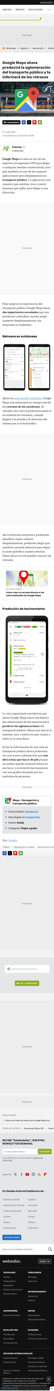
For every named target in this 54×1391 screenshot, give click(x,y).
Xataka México (10, 1357)
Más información (10, 1388)
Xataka (6, 1276)
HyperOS (24, 48)
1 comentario (12, 122)
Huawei (7, 1216)
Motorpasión (34, 1315)
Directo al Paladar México (11, 1371)
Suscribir (45, 1151)
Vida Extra (32, 1281)
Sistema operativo (12, 1210)
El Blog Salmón (35, 1334)
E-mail (40, 122)
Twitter (29, 122)
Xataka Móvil (9, 1281)
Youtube (27, 1174)
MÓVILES (20, 9)
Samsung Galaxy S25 (34, 1128)
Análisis (32, 1199)
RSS (39, 1174)
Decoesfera (8, 1338)
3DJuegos (32, 1276)
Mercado (32, 1210)
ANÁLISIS (7, 9)
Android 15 (33, 1227)
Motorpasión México (37, 1370)
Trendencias (9, 1334)
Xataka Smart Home (12, 1289)
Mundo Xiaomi (10, 1293)
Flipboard (34, 122)
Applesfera (8, 1285)
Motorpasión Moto (36, 1319)
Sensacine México (36, 1362)
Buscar (50, 1249)
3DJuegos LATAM (36, 1357)
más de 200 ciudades (28, 398)
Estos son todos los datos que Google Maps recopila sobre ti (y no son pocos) (28, 1120)
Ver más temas (12, 1237)
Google (13, 840)
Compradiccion (10, 1342)
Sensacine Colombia (37, 1366)
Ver (28, 983)
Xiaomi (6, 1222)
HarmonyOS (38, 48)
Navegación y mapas (24, 846)
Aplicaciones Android (13, 1205)
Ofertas (31, 1222)
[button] (18, 147)
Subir (43, 1261)
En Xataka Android (14, 589)
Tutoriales (33, 1205)
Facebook (24, 122)
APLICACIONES (35, 9)
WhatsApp (11, 48)
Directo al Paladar (11, 1315)
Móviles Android (11, 1199)
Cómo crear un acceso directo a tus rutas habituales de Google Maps (25, 594)
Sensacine (33, 1296)
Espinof (31, 1300)
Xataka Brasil (9, 1362)
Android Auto (9, 1227)
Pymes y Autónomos (37, 1338)
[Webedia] (47, 2)
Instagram (33, 1174)
